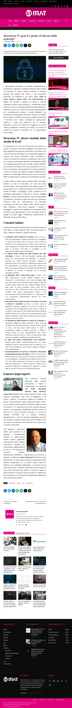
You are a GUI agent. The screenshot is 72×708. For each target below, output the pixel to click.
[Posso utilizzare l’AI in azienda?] (50, 222)
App (9, 25)
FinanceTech (7, 664)
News (10, 21)
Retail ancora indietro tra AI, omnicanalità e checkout (9, 548)
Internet (16, 21)
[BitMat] (36, 13)
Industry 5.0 (36, 1)
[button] (66, 21)
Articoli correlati (9, 533)
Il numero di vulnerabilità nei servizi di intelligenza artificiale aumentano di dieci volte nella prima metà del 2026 (24, 550)
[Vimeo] (67, 6)
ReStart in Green (52, 1)
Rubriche (6, 648)
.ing (5, 661)
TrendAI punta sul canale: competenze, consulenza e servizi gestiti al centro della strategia (58, 94)
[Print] (29, 45)
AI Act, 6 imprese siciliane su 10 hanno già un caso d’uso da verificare (61, 213)
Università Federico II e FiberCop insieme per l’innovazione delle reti (60, 303)
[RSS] (61, 6)
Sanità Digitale (44, 1)
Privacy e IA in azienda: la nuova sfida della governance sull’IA (61, 237)
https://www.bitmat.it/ (21, 514)
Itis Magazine (29, 1)
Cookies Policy (42, 700)
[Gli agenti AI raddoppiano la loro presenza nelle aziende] (50, 293)
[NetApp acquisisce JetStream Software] (50, 178)
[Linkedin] (58, 6)
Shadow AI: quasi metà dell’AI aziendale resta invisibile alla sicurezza (10, 586)
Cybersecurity (12, 483)
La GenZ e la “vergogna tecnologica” (10, 502)
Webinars (15, 25)
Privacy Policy (51, 700)
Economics (8, 656)
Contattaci (16, 3)
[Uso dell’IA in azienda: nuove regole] (50, 229)
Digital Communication (12, 653)
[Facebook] (52, 6)
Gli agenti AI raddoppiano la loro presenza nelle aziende (61, 294)
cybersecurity (15, 109)
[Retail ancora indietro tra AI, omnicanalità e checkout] (10, 541)
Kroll (19, 91)
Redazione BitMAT (9, 41)
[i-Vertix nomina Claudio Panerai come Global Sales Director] (50, 185)
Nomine (6, 640)
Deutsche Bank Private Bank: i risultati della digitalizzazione (39, 548)
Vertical (56, 21)
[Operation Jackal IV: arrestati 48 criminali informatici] (24, 579)
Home (5, 32)
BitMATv (10, 1)
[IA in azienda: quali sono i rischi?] (50, 246)
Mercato (49, 21)
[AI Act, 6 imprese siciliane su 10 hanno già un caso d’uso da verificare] (50, 213)
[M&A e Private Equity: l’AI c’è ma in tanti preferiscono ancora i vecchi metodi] (50, 372)
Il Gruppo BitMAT (60, 700)
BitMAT (5, 1)
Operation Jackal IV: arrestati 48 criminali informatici (23, 586)
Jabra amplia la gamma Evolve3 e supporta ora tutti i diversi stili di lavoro (61, 268)
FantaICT (7, 658)
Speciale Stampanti (8, 3)
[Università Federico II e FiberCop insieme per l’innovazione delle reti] (50, 303)
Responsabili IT (29, 483)
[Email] (25, 45)
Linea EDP (22, 1)
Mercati (6, 637)
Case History (32, 21)
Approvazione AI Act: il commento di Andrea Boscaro (36, 502)
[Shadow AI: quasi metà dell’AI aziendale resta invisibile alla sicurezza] (10, 579)
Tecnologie (41, 21)
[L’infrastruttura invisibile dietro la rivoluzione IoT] (39, 579)
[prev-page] (5, 610)
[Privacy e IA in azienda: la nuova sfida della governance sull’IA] (50, 236)
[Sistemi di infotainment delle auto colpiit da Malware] (24, 595)
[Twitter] (64, 6)
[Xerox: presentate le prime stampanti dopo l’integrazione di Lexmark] (50, 277)
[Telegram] (21, 45)
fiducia (18, 483)
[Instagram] (55, 6)
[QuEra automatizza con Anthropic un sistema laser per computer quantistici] (28, 650)
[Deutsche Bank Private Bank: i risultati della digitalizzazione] (39, 541)
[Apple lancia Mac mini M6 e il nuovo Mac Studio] (50, 260)
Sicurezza (23, 21)
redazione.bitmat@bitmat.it (35, 693)
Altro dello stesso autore (23, 533)
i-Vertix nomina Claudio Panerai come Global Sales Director (60, 185)
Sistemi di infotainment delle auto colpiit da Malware (24, 603)
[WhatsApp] (17, 45)
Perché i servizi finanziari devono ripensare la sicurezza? (24, 568)
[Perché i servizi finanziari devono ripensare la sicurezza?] (24, 561)
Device (5, 645)
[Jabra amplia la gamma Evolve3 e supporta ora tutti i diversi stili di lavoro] (50, 268)
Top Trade (16, 1)
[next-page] (7, 610)
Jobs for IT (8, 651)
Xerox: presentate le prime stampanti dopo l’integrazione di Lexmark (61, 277)
